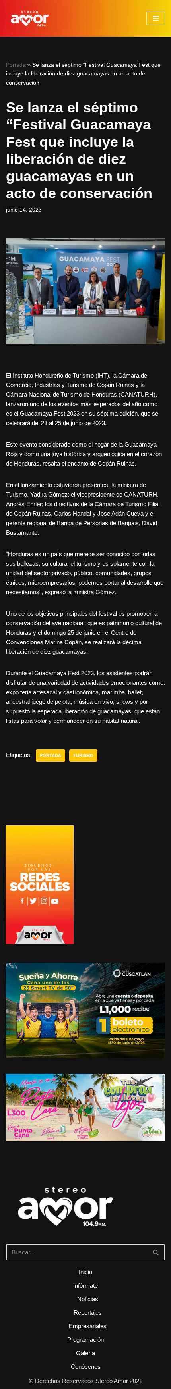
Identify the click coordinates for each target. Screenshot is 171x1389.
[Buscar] (156, 1252)
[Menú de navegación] (155, 18)
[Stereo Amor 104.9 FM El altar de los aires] (30, 18)
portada (50, 755)
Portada (16, 65)
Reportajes (88, 1312)
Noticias (87, 1299)
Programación (85, 1339)
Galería (85, 1353)
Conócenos (86, 1366)
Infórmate (85, 1285)
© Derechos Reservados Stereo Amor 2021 (85, 1380)
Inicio (85, 1272)
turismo (83, 755)
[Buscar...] (85, 1217)
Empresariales (88, 1326)
